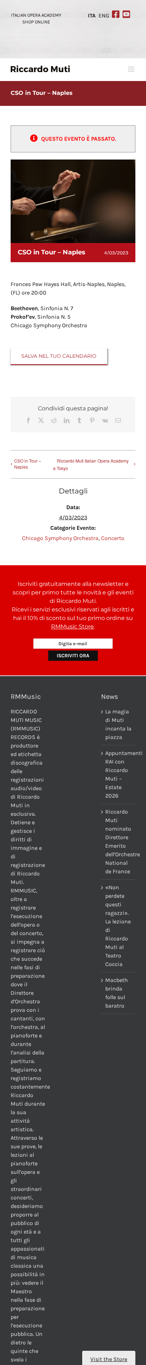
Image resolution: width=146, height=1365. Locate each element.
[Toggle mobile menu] (131, 69)
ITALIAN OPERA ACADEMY (36, 15)
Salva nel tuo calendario (58, 356)
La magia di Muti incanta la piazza (118, 724)
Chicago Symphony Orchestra (60, 538)
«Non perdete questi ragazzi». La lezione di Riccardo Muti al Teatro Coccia (118, 925)
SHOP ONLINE (36, 22)
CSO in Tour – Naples (27, 464)
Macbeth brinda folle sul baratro (116, 993)
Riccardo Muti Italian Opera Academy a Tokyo (91, 464)
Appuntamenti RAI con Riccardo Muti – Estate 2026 (118, 774)
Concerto (112, 538)
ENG (104, 15)
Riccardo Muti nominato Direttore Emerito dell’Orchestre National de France (118, 841)
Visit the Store (108, 1359)
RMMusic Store (72, 626)
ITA (92, 15)
